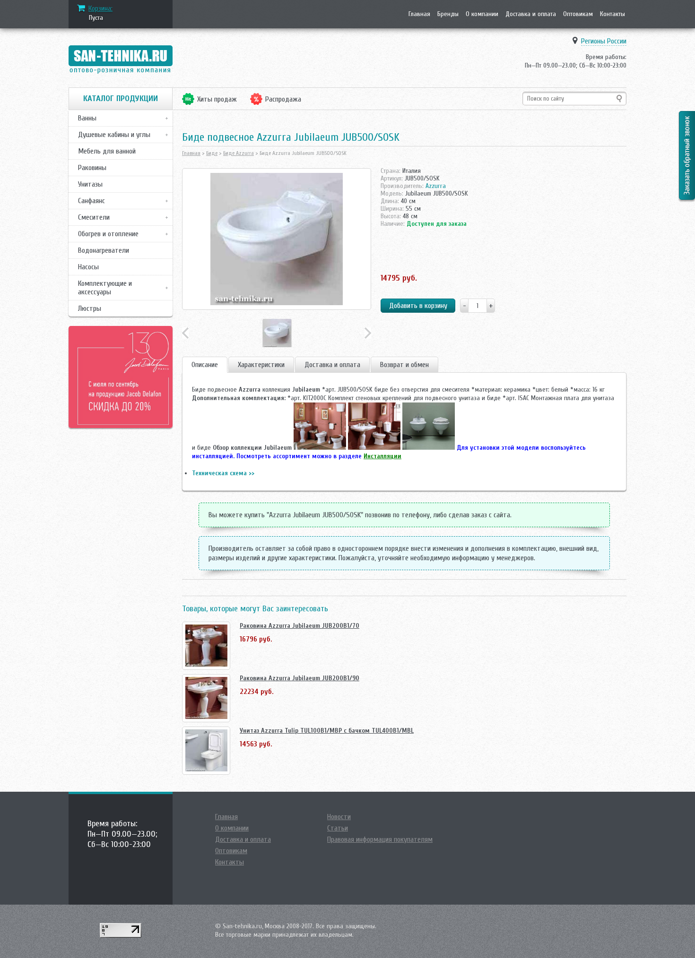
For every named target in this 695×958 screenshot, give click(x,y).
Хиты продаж (217, 99)
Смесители (94, 217)
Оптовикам (578, 14)
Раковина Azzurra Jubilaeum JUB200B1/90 (299, 678)
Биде (211, 153)
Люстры (89, 308)
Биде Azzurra (238, 153)
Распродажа (283, 99)
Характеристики (261, 364)
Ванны (87, 118)
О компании (482, 14)
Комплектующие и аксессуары (105, 287)
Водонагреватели (103, 250)
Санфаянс (91, 201)
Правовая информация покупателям (380, 839)
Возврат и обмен (404, 364)
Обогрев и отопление (108, 234)
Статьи (337, 828)
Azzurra (436, 186)
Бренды (448, 14)
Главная (419, 14)
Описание (204, 364)
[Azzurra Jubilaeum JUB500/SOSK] (276, 239)
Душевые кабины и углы (114, 134)
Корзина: (100, 8)
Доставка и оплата (530, 14)
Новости (339, 817)
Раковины (92, 167)
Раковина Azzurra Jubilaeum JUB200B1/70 (299, 626)
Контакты (612, 14)
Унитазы (90, 184)
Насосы (88, 267)
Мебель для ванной (107, 151)
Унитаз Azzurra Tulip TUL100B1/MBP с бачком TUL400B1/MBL (327, 731)
